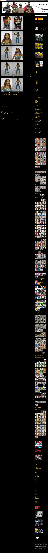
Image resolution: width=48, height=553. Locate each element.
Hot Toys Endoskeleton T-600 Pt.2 (39, 96)
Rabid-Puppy (36, 474)
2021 (36, 74)
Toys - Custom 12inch (37, 114)
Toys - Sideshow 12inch (37, 128)
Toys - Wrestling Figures (14, 94)
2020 (36, 75)
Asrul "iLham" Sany (3, 101)
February (37, 103)
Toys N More (36, 479)
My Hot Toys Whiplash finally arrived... (40, 91)
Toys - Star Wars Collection (37, 129)
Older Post (32, 119)
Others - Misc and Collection (37, 110)
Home (17, 119)
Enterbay (36, 490)
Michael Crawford (36, 471)
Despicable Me (37, 90)
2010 (36, 84)
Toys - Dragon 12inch (37, 117)
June (36, 99)
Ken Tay (35, 469)
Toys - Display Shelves (37, 116)
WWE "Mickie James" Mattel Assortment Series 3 (7, 15)
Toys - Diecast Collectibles (37, 115)
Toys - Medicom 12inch (37, 124)
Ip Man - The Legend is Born (38, 98)
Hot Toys (36, 491)
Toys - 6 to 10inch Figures (7, 94)
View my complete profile (38, 31)
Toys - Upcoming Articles (37, 131)
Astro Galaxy (36, 464)
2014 (36, 80)
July (36, 89)
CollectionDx (36, 497)
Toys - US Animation (37, 132)
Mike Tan (36, 472)
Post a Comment (2, 118)
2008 (36, 106)
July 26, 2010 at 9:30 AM (4, 106)
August (37, 88)
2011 (36, 83)
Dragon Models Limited (37, 489)
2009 (36, 105)
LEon (1, 104)
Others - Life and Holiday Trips (38, 109)
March (36, 102)
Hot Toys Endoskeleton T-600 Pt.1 (39, 97)
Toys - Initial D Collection (37, 120)
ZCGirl (35, 494)
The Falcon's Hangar (37, 485)
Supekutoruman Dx (37, 476)
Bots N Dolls (36, 465)
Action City (36, 484)
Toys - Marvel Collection (37, 123)
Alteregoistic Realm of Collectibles (38, 463)
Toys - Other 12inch (37, 127)
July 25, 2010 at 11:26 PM (4, 99)
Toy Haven (36, 478)
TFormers (36, 500)
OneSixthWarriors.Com (37, 498)
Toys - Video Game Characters (38, 133)
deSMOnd (2, 111)
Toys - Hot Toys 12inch (37, 119)
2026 (36, 69)
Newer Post (2, 119)
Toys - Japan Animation (37, 121)
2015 (36, 79)
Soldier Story (36, 493)
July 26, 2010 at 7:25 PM (4, 113)
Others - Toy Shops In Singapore (38, 112)
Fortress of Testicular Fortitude (38, 468)
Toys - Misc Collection (37, 125)
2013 (36, 81)
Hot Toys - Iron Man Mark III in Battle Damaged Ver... (41, 92)
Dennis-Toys (36, 467)
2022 (36, 73)
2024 (36, 71)
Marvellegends (36, 470)
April (36, 101)
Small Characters (36, 475)
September (37, 87)
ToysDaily (36, 502)
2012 (36, 82)
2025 (36, 70)
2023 (36, 72)
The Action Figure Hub (37, 501)
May (36, 100)
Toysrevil (36, 480)
